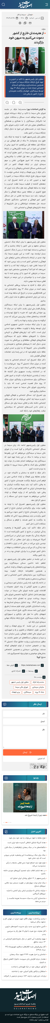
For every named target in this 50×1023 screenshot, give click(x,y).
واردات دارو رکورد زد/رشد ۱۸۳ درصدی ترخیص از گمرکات (25, 976)
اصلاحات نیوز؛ (32, 109)
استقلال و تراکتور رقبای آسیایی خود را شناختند (29, 971)
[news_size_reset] (13, 102)
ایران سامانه (33, 1020)
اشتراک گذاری (16, 671)
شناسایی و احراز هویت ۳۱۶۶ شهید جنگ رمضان (28, 954)
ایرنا (38, 657)
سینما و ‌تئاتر (21, 14)
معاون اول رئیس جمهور (20, 682)
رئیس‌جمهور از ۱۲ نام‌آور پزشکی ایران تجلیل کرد (28, 878)
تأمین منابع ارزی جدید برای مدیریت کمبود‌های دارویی (25, 926)
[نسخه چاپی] (20, 23)
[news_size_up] (20, 102)
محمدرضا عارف (38, 682)
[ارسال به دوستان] (30, 23)
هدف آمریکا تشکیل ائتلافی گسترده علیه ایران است (27, 842)
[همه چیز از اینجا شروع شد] (25, 798)
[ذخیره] (25, 23)
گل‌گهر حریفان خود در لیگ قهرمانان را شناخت (28, 966)
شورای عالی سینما (21, 687)
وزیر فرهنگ (16, 692)
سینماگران (27, 692)
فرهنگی (30, 14)
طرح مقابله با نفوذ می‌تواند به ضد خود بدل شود (27, 838)
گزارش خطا (10, 665)
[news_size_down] (7, 102)
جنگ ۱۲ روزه (39, 692)
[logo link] (25, 4)
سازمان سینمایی (38, 687)
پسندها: (30, 671)
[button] (10, 822)
